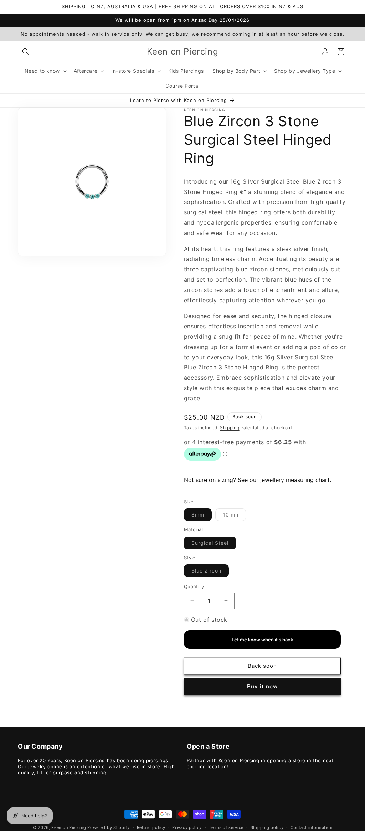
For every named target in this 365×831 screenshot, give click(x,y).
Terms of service (226, 827)
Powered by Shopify (108, 827)
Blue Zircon (210, 572)
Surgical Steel (213, 544)
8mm (201, 516)
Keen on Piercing (68, 827)
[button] (26, 52)
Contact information (311, 827)
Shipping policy (267, 827)
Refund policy (151, 827)
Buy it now (262, 686)
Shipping (230, 427)
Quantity (194, 586)
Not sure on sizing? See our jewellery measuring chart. (257, 479)
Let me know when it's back (262, 639)
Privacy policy (187, 827)
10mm (234, 516)
